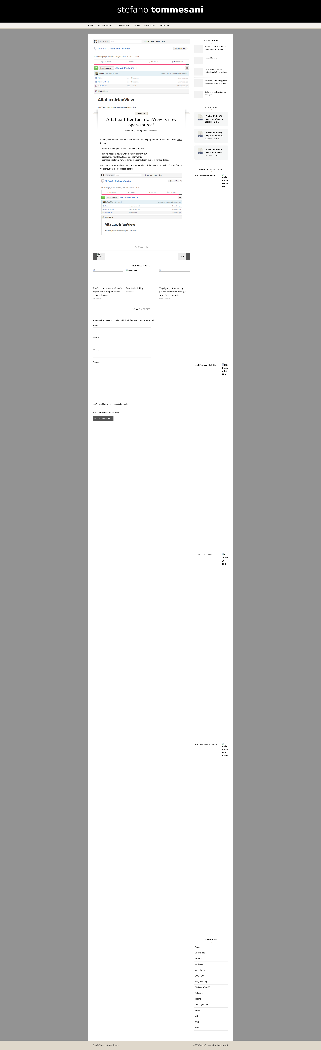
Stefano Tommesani (150, 131)
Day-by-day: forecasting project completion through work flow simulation (172, 291)
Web (197, 1022)
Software (124, 26)
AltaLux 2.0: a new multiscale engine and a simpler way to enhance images (107, 291)
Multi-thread (200, 970)
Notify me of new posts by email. (106, 412)
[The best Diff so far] (184, 256)
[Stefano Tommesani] (160, 10)
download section (125, 169)
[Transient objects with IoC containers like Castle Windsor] (98, 256)
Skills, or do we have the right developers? (215, 93)
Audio (197, 947)
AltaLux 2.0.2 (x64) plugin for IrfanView (214, 151)
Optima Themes (113, 1045)
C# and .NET (200, 953)
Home (90, 26)
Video (137, 26)
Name (96, 325)
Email (96, 338)
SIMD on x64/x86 (202, 987)
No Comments (141, 247)
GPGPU (198, 958)
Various (198, 1010)
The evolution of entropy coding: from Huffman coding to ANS (216, 71)
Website (96, 350)
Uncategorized (201, 1005)
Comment (97, 362)
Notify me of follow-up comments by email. (110, 404)
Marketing (149, 26)
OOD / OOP (200, 976)
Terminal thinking (134, 288)
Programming (105, 26)
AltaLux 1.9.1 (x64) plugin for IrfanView (214, 117)
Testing (198, 999)
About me (164, 26)
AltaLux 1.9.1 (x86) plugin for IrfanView (214, 134)
